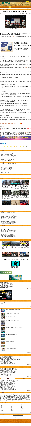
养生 (19, 400)
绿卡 (9, 399)
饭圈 (26, 188)
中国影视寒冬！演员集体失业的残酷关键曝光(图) (7, 358)
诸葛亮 (3, 400)
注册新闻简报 (3, 414)
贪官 (12, 267)
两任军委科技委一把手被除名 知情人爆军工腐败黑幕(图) (6, 196)
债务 (16, 396)
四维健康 (2, 410)
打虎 (29, 395)
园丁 (1, 407)
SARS (18, 398)
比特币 (20, 396)
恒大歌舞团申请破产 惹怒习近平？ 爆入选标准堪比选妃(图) (8, 371)
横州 (14, 188)
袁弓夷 (8, 394)
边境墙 (6, 395)
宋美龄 (24, 399)
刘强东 (12, 397)
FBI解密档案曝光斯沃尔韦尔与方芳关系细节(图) (7, 223)
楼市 (0, 397)
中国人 (25, 197)
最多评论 (7, 378)
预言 (12, 400)
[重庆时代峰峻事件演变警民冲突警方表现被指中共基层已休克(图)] (3, 327)
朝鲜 (10, 396)
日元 (25, 396)
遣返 (4, 399)
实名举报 (27, 197)
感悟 (10, 400)
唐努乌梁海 (10, 398)
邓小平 (26, 399)
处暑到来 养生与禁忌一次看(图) (10, 341)
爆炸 (7, 187)
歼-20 (23, 259)
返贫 (12, 259)
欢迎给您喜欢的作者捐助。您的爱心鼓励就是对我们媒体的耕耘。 (9, 123)
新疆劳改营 (20, 398)
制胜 (21, 259)
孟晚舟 (3, 395)
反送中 (22, 395)
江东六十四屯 (7, 398)
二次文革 (6, 259)
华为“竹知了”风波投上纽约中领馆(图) (6, 160)
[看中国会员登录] (6, 272)
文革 (18, 400)
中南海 (18, 395)
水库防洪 (18, 188)
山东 (3, 187)
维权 (27, 397)
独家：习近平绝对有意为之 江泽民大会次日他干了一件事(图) (8, 369)
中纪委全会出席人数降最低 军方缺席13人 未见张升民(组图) (6, 207)
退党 (21, 394)
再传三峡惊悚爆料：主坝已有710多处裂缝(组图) (6, 387)
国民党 (20, 394)
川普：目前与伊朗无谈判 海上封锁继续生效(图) (7, 234)
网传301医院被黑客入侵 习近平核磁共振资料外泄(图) (7, 370)
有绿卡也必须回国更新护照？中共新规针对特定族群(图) (7, 372)
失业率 (14, 259)
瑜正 (1, 409)
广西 (12, 188)
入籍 (8, 399)
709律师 (29, 397)
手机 (11, 400)
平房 (6, 187)
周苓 (1, 406)
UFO (24, 394)
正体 (20, 13)
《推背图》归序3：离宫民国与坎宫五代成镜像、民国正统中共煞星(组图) (10, 359)
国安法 (3, 394)
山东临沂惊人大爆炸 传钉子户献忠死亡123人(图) (6, 375)
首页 (1, 9)
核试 (26, 67)
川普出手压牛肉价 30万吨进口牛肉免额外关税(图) (8, 154)
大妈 (13, 397)
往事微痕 (15, 394)
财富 (3, 397)
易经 (5, 400)
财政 (2, 397)
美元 (18, 396)
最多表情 (23, 378)
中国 (15, 267)
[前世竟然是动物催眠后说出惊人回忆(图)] (3, 334)
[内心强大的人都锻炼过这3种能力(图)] (3, 348)
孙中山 (21, 399)
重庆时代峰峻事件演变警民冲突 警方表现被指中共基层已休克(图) (14, 327)
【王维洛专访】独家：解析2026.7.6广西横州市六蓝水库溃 (15, 186)
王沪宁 (12, 395)
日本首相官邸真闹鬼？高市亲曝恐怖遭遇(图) (6, 362)
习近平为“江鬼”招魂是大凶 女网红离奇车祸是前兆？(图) (7, 388)
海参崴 (6, 397)
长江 (4, 394)
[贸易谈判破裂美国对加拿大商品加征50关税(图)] (3, 313)
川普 (3, 40)
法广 (6, 396)
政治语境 (9, 259)
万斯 (7, 395)
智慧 (8, 400)
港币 (27, 396)
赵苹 (21, 407)
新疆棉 (1, 394)
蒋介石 (23, 399)
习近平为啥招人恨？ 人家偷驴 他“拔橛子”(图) (6, 382)
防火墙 (26, 397)
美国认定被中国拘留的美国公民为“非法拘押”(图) (7, 159)
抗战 (19, 399)
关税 (4, 395)
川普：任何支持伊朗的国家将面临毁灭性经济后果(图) (8, 222)
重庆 (21, 188)
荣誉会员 (26, 132)
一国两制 (4, 396)
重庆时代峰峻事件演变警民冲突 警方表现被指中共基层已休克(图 (24, 186)
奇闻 (13, 400)
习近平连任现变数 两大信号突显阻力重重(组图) (6, 284)
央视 (26, 398)
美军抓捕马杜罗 (3, 304)
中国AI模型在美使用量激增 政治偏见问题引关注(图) (8, 156)
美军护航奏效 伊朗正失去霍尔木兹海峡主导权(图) (8, 217)
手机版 (19, 13)
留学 (2, 399)
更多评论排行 (28, 390)
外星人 (15, 400)
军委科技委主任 (8, 198)
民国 (16, 399)
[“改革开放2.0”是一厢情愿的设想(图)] (3, 323)
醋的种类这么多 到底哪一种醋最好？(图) (5, 361)
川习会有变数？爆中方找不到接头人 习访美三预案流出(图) (8, 381)
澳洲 (15, 399)
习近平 (29, 60)
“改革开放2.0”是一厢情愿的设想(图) (10, 323)
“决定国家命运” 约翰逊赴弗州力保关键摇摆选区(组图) (8, 236)
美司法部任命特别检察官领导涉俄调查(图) (7, 168)
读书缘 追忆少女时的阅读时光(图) (4, 287)
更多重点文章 (28, 352)
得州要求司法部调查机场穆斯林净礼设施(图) (7, 153)
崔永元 (16, 395)
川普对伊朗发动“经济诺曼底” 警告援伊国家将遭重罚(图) (9, 216)
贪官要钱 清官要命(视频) (14, 266)
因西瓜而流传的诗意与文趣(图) (4, 282)
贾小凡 (2, 404)
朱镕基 (17, 267)
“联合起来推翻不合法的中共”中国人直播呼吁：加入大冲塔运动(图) (9, 380)
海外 (12, 399)
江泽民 (14, 395)
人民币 (23, 396)
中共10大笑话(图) (2, 373)
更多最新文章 (28, 364)
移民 (29, 398)
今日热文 (2, 178)
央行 (14, 396)
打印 (25, 13)
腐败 (27, 395)
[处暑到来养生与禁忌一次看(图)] (3, 341)
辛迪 (21, 410)
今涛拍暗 (12, 403)
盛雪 (11, 407)
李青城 (22, 408)
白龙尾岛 (15, 398)
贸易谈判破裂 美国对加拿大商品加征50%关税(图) (12, 313)
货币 (21, 396)
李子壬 (22, 409)
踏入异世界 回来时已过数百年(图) (4, 285)
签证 (5, 399)
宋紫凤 (2, 403)
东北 (12, 197)
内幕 (19, 395)
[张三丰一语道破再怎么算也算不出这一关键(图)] (3, 320)
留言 (24, 13)
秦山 (1, 408)
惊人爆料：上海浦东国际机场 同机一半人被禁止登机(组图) (8, 368)
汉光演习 (13, 394)
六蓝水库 (16, 188)
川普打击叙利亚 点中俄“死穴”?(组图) (6, 169)
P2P (20, 397)
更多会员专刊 (28, 288)
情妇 (24, 395)
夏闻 (21, 405)
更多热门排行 (28, 376)
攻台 (24, 259)
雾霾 (22, 397)
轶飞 (1, 405)
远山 (11, 405)
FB (9, 396)
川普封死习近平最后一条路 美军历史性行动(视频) (7, 385)
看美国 (4, 9)
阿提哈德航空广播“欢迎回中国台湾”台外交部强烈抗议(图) (24, 207)
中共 (23, 188)
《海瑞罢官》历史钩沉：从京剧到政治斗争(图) (6, 286)
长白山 (12, 398)
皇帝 (2, 400)
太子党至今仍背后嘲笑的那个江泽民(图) (5, 374)
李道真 (12, 404)
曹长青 (12, 410)
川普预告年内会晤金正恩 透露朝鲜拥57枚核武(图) (8, 212)
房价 (14, 397)
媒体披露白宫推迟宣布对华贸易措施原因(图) (7, 167)
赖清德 (1, 395)
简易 (21, 403)
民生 (11, 399)
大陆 (19, 397)
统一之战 (27, 259)
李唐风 (22, 406)
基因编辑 (24, 397)
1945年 (14, 197)
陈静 (11, 406)
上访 (0, 398)
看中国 (7, 4)
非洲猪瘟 (18, 397)
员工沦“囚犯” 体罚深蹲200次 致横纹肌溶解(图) (6, 356)
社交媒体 (8, 396)
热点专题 (2, 300)
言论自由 (23, 398)
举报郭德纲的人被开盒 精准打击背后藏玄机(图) (6, 384)
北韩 (29, 33)
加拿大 (12, 396)
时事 (7, 9)
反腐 (28, 395)
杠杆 (17, 396)
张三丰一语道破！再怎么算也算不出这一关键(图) (12, 320)
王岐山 (29, 394)
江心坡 (16, 398)
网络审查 (4, 398)
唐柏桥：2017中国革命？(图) (5, 172)
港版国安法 (10, 394)
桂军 (18, 399)
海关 (3, 399)
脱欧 (13, 396)
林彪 (27, 399)
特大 (27, 13)
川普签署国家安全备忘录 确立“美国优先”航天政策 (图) (8, 155)
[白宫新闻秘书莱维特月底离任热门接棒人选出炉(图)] (3, 309)
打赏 (22, 13)
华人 (28, 398)
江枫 (11, 409)
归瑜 (21, 404)
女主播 (25, 398)
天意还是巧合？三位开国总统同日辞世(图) (6, 283)
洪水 (6, 394)
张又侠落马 (2, 303)
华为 (26, 395)
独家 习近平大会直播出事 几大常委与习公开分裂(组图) (7, 383)
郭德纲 (4, 259)
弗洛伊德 (23, 394)
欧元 (24, 396)
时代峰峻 (25, 188)
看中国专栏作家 (3, 402)
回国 (7, 399)
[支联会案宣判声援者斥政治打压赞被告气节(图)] (3, 316)
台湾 (7, 397)
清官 (14, 267)
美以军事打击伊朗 (3, 302)
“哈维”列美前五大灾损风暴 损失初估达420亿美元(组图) (8, 163)
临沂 (5, 187)
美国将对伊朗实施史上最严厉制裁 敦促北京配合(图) (8, 221)
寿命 (16, 400)
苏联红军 (17, 197)
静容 (11, 408)
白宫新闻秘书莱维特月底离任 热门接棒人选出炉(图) (13, 309)
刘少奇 (29, 399)
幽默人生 (7, 400)
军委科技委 (4, 198)
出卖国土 (18, 394)
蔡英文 (9, 397)
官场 (0, 396)
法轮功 (2, 398)
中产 (4, 397)
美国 (8, 395)
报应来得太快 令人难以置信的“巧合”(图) (5, 357)
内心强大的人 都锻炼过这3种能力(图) (11, 348)
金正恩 (13, 36)
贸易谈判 (10, 395)
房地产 (28, 396)
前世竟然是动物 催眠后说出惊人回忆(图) (11, 334)
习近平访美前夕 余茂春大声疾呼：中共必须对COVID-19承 (15, 247)
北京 (10, 397)
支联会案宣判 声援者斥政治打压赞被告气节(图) (12, 316)
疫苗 (5, 394)
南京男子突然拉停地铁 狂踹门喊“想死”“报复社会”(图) (7, 386)
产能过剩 (17, 259)
